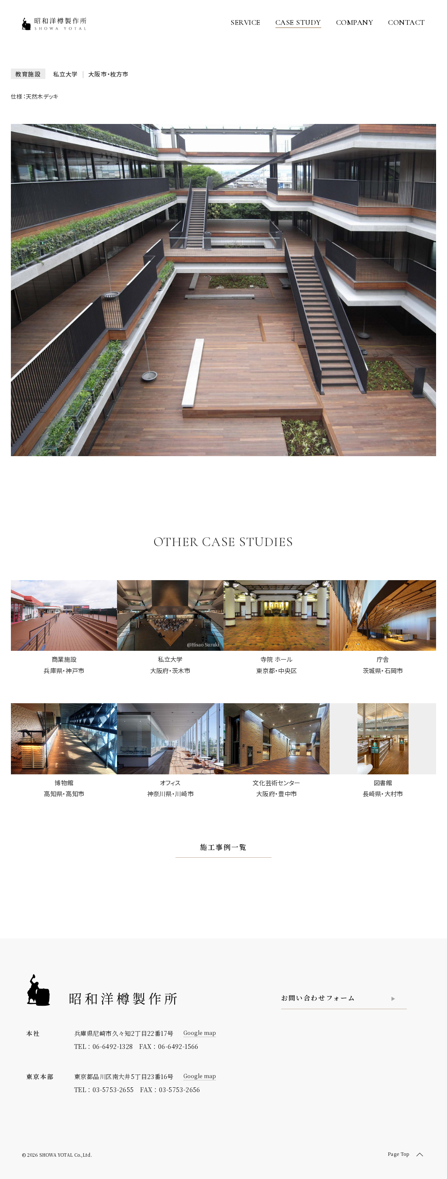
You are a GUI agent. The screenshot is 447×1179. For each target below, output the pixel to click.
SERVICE (245, 22)
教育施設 (28, 73)
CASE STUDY (298, 22)
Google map (199, 1032)
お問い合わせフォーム (318, 997)
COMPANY (355, 22)
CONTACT (406, 22)
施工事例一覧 (223, 847)
